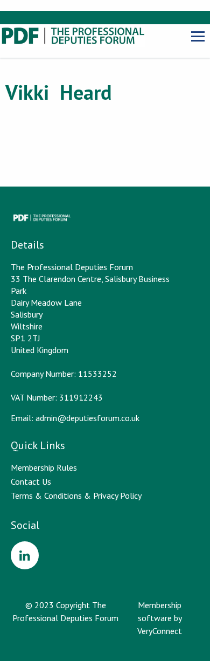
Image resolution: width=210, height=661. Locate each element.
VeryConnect (159, 630)
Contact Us (31, 481)
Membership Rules (44, 467)
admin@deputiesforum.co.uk (87, 417)
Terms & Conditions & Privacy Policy (76, 495)
